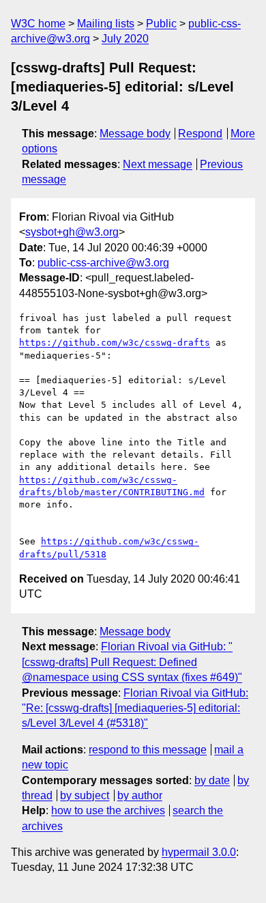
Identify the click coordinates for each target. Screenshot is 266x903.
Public (161, 23)
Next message (157, 164)
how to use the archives (108, 810)
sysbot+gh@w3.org (72, 232)
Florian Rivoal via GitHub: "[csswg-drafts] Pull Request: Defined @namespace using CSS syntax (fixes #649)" (132, 662)
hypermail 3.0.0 (199, 852)
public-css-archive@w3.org (103, 262)
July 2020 (125, 38)
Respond (200, 133)
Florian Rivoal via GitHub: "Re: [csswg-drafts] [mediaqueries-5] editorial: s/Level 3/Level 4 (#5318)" (135, 708)
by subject (84, 795)
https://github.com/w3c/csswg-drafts (114, 342)
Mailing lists (105, 23)
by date (212, 780)
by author (139, 795)
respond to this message (148, 749)
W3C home (38, 23)
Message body (135, 133)
